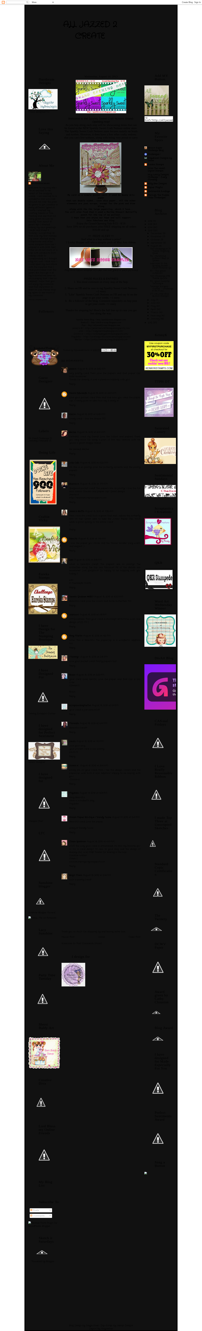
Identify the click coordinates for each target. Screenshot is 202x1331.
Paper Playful (155, 187)
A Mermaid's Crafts (80, 583)
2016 (150, 221)
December (157, 233)
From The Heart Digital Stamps (156, 169)
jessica (72, 368)
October (156, 239)
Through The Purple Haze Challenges (158, 196)
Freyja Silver (92, 1325)
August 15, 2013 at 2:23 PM (90, 674)
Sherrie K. (74, 483)
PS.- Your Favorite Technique (159, 282)
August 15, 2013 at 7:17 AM (94, 483)
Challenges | (154, 154)
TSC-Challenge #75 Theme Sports (160, 277)
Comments (38, 1215)
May (153, 306)
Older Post (134, 937)
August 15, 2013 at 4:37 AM (102, 393)
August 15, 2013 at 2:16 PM (94, 656)
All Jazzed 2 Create (90, 30)
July (153, 300)
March (155, 312)
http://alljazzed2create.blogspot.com (104, 325)
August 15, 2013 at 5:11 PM (105, 705)
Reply (72, 384)
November (156, 236)
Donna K (74, 765)
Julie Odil (74, 462)
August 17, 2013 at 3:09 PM (93, 793)
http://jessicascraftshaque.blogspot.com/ (107, 328)
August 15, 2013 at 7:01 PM (90, 741)
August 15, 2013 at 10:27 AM (108, 596)
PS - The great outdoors (158, 272)
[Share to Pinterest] (114, 350)
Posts (35, 1210)
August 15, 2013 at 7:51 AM (92, 538)
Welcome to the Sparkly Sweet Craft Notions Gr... (161, 265)
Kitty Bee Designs (157, 183)
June (153, 303)
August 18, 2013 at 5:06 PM (97, 875)
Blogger (50, 1261)
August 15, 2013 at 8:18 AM (88, 559)
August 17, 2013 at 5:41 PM (126, 817)
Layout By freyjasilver (101, 1328)
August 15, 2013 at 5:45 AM (91, 414)
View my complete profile (37, 299)
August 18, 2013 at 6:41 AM (101, 841)
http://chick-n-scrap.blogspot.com (106, 322)
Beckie (72, 432)
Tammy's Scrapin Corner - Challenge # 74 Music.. (161, 288)
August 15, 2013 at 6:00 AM (91, 432)
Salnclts (73, 538)
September (157, 242)
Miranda (74, 723)
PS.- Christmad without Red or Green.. (159, 258)
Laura (72, 741)
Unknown (74, 614)
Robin (72, 674)
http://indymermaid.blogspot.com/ (104, 331)
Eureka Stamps (156, 164)
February (156, 315)
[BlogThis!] (105, 350)
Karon (72, 414)
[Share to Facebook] (111, 350)
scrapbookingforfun (80, 705)
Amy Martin (75, 635)
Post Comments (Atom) (89, 943)
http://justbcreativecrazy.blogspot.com (106, 339)
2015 (150, 224)
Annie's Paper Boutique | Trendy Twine (90, 817)
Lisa (71, 559)
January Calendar (38, 440)
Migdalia (74, 793)
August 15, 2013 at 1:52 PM (97, 635)
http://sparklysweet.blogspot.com (111, 319)
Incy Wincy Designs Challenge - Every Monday (158, 177)
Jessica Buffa (76, 511)
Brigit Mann (75, 875)
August (155, 246)
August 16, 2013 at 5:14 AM (94, 765)
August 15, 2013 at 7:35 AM (99, 511)
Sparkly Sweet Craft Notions (105, 128)
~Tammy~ (74, 656)
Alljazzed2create (41, 183)
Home (101, 937)
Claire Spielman (77, 841)
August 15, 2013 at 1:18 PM (93, 614)
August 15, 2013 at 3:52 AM (91, 368)
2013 (150, 230)
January (155, 318)
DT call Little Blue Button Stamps (159, 295)
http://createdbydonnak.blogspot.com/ (107, 333)
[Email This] (102, 350)
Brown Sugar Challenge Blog (156, 149)
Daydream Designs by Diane (160, 159)
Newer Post (68, 937)
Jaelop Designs (125, 1325)
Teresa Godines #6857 (81, 596)
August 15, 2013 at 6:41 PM (93, 723)
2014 (150, 227)
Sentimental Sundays (159, 191)
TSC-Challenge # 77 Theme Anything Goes (160, 251)
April (154, 309)
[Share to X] (108, 350)
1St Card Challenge (38, 438)
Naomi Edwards (78, 393)
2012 (150, 322)
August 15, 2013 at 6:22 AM (94, 462)
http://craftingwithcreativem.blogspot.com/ (107, 336)
